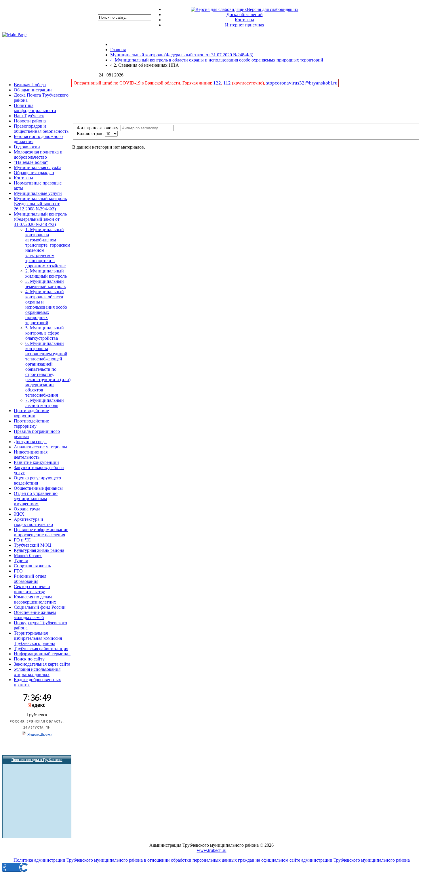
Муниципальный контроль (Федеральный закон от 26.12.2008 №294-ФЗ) (40, 203)
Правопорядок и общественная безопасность (41, 129)
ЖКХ (19, 514)
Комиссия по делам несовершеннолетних (35, 599)
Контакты (244, 19)
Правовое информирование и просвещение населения (41, 532)
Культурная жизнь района (39, 550)
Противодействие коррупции (31, 413)
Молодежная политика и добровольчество (38, 154)
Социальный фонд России (40, 607)
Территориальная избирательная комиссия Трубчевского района (38, 638)
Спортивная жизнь (32, 565)
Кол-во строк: (91, 133)
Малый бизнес (28, 555)
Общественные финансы (38, 488)
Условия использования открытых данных (37, 672)
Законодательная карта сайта (42, 664)
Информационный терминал (42, 653)
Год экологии (27, 146)
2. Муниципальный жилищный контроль (46, 273)
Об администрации (33, 89)
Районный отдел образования (30, 579)
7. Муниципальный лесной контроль (44, 403)
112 (227, 83)
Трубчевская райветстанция (41, 648)
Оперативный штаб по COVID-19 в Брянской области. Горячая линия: (143, 82)
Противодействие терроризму (31, 423)
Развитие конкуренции (36, 462)
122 (217, 83)
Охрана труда (27, 508)
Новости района (30, 120)
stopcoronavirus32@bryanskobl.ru (302, 83)
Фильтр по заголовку (99, 127)
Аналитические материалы (40, 446)
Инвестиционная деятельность (30, 455)
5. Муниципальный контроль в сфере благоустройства (44, 333)
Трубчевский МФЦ (33, 545)
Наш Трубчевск (29, 115)
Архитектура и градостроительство (33, 522)
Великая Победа (30, 84)
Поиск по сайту (29, 658)
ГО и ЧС (22, 539)
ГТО (18, 570)
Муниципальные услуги (38, 193)
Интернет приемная (244, 24)
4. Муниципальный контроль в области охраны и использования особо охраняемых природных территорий (46, 307)
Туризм (21, 560)
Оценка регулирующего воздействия (37, 480)
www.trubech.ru (211, 850)
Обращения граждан (34, 172)
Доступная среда (30, 441)
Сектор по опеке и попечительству (32, 589)
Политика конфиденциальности (35, 108)
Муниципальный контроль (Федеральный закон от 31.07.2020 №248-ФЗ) (40, 219)
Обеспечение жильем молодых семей (35, 615)
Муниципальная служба (37, 167)
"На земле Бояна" (31, 162)
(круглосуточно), (248, 82)
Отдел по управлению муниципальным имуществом (36, 498)
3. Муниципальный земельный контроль (45, 284)
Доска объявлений (244, 14)
